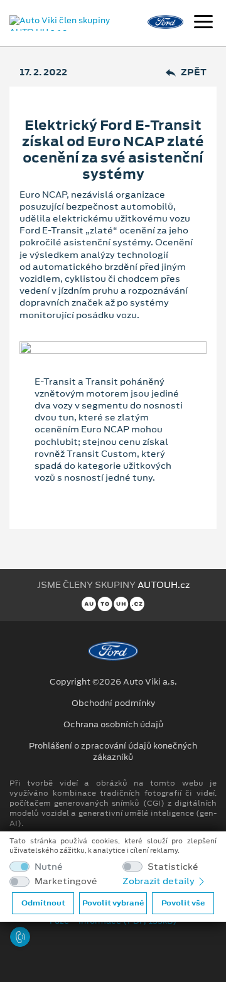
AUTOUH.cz (163, 585)
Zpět (194, 72)
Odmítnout (43, 903)
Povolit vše (183, 903)
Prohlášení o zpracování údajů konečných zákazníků (113, 751)
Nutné (49, 867)
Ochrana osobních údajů (113, 724)
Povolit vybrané (113, 903)
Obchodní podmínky (113, 703)
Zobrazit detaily (159, 881)
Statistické (173, 867)
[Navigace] (203, 23)
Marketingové (66, 881)
